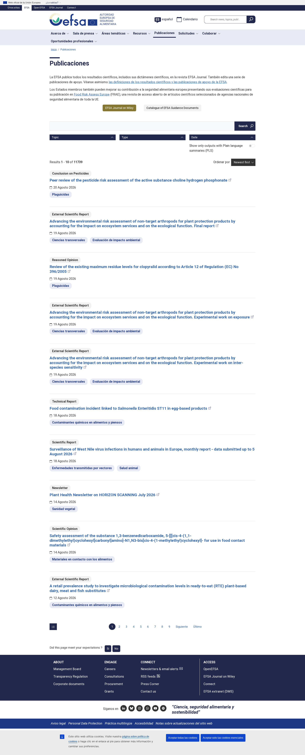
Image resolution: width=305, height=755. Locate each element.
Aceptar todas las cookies (182, 737)
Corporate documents (68, 684)
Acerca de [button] (58, 33)
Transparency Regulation (70, 676)
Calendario (190, 19)
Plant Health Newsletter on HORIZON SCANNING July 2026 (102, 495)
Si (108, 648)
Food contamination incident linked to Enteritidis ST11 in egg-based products (128, 408)
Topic (55, 137)
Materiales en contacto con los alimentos (82, 559)
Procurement (114, 684)
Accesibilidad (144, 723)
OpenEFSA (210, 669)
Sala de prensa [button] (83, 33)
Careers (110, 669)
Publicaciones (164, 33)
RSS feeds (148, 676)
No (116, 648)
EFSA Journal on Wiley (119, 108)
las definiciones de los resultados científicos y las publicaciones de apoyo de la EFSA (168, 82)
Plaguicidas (60, 194)
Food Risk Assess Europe (92, 94)
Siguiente (182, 626)
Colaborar (209, 33)
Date (194, 137)
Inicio (54, 49)
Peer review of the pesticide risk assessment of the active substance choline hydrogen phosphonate (138, 180)
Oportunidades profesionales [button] (72, 41)
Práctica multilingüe (118, 723)
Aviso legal (58, 723)
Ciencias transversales (68, 240)
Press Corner (150, 684)
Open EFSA (39, 7)
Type (125, 137)
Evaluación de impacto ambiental (116, 240)
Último (197, 626)
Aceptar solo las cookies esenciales (223, 737)
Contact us (148, 691)
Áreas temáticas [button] (113, 33)
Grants (109, 691)
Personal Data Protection (85, 723)
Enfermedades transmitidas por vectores (82, 468)
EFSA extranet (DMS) (218, 691)
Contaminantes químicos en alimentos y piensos (87, 422)
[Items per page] (53, 626)
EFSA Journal (56, 7)
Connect (71, 7)
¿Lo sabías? (52, 2)
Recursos (140, 33)
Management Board (67, 669)
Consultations (114, 676)
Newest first (242, 162)
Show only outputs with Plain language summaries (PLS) (216, 148)
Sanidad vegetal (63, 509)
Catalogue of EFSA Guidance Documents (172, 108)
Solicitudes (186, 33)
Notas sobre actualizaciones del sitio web (184, 723)
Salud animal (128, 468)
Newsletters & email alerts (159, 669)
